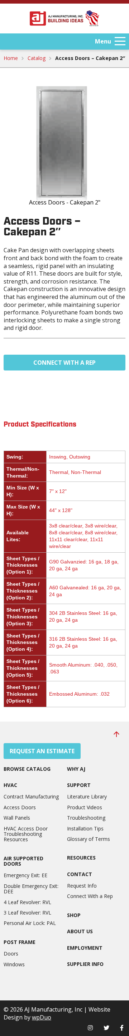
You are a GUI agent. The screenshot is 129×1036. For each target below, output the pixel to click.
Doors (11, 953)
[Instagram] (90, 1028)
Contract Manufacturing (31, 796)
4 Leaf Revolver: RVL (27, 902)
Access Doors (20, 807)
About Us (80, 931)
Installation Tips (85, 828)
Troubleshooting (86, 817)
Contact (79, 874)
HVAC (10, 785)
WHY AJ (76, 769)
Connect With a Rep (64, 363)
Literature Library (87, 796)
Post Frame (19, 942)
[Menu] (120, 41)
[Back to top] (116, 734)
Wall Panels (17, 817)
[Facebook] (122, 1028)
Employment (84, 947)
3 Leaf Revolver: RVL (27, 912)
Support (79, 785)
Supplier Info (85, 964)
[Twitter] (106, 1028)
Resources (81, 857)
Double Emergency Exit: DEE (31, 888)
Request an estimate (42, 751)
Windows (14, 964)
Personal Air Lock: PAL (30, 923)
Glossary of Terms (88, 839)
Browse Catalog (27, 769)
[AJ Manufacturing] (64, 18)
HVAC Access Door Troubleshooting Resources (26, 834)
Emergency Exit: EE (25, 875)
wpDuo (41, 1017)
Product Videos (84, 807)
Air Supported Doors (23, 861)
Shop (74, 915)
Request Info (82, 885)
